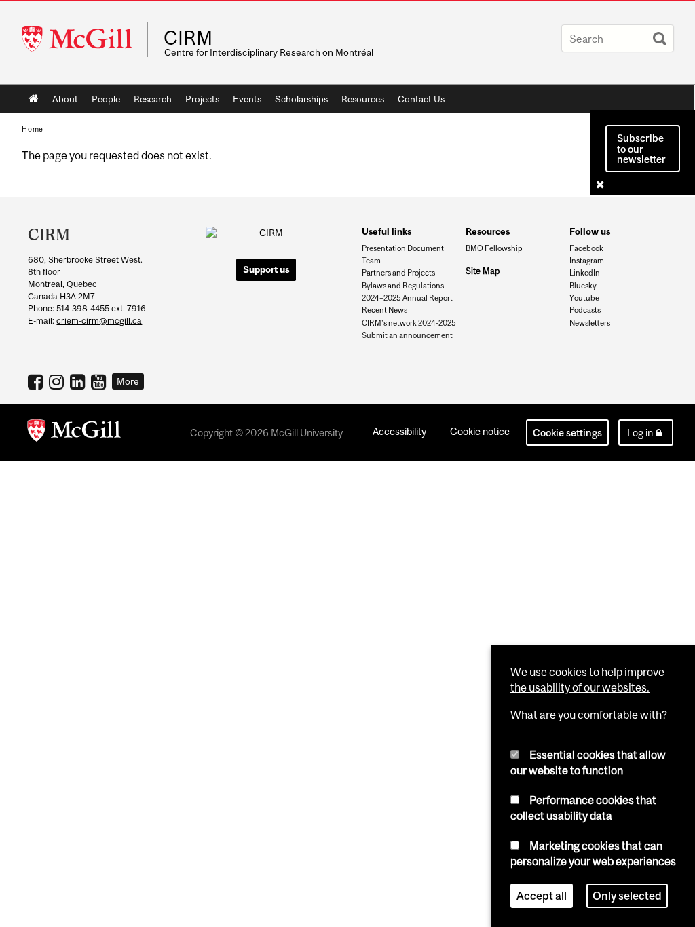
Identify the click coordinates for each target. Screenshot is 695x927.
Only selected (627, 896)
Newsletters (589, 323)
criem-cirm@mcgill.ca (99, 321)
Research (153, 99)
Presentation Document (403, 248)
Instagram (586, 261)
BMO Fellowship (494, 248)
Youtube (584, 298)
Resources (362, 99)
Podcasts (585, 310)
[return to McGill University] (73, 433)
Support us (266, 269)
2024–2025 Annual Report (407, 298)
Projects (202, 99)
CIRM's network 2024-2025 (409, 323)
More (128, 381)
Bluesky (583, 286)
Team (371, 261)
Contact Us (421, 99)
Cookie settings (567, 432)
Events (247, 99)
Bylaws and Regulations (403, 286)
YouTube (100, 381)
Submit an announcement (407, 335)
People (106, 99)
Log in (640, 432)
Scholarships (301, 99)
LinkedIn (584, 273)
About (65, 99)
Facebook (586, 248)
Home (33, 99)
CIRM (188, 38)
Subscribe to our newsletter (641, 148)
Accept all (541, 896)
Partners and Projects (398, 273)
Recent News (384, 310)
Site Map (483, 271)
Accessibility (399, 431)
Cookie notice (480, 431)
